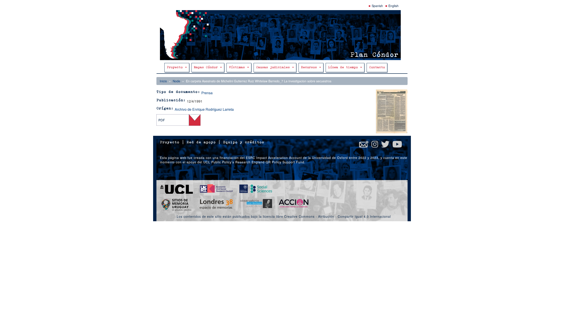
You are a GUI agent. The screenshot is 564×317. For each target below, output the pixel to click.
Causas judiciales (274, 67)
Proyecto (176, 67)
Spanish (377, 6)
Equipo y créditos (243, 142)
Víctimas (238, 67)
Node (176, 81)
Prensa (207, 92)
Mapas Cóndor (207, 67)
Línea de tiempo (344, 67)
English (393, 6)
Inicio (163, 81)
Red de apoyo (201, 142)
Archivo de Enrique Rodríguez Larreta (204, 109)
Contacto (377, 67)
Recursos (310, 67)
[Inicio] (282, 35)
